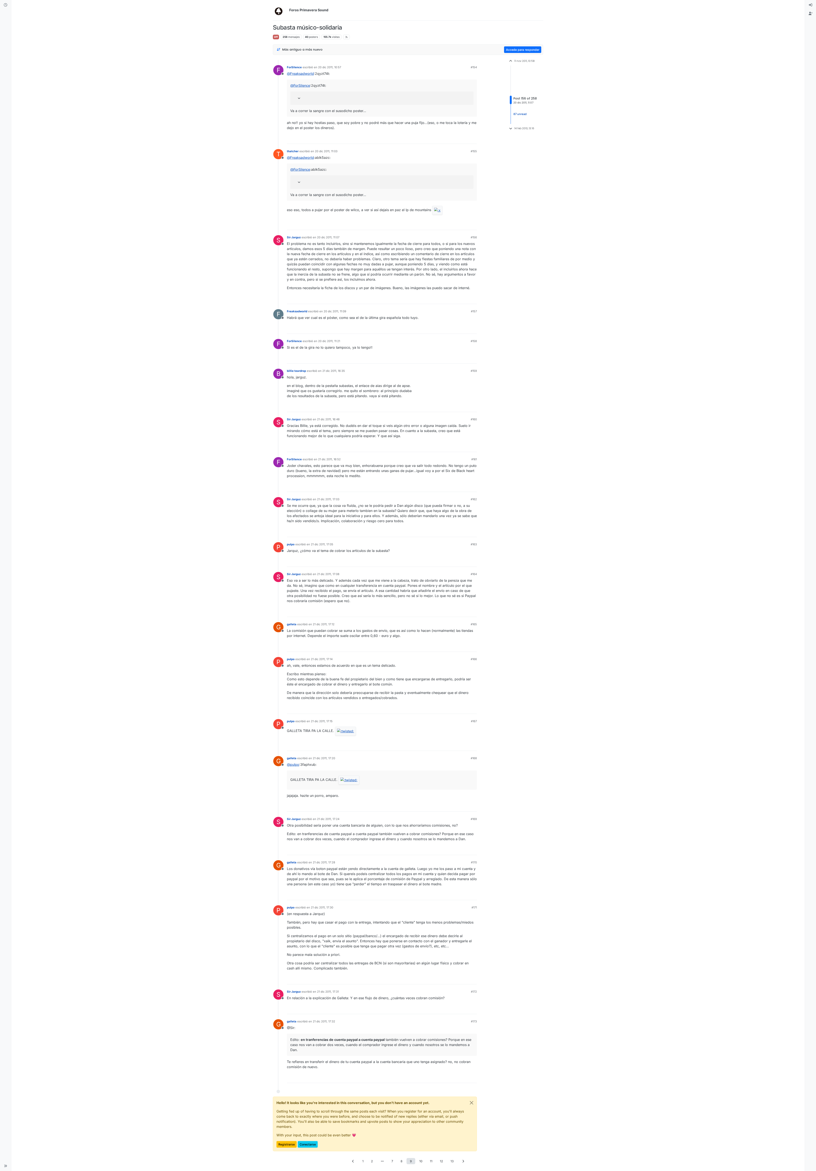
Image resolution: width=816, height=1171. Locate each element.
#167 (474, 721)
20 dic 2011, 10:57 (329, 67)
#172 (474, 991)
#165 (474, 624)
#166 (474, 659)
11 (431, 1161)
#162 (474, 499)
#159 (474, 370)
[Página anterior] (353, 1161)
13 (452, 1161)
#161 (474, 459)
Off (276, 36)
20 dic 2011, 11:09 (335, 311)
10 (420, 1161)
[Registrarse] (810, 13)
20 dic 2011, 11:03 (326, 151)
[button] (5, 1165)
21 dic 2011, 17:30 (322, 907)
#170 (474, 862)
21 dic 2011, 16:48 (328, 419)
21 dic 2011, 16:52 (329, 459)
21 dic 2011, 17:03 (328, 499)
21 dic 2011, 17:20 (324, 758)
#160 (474, 419)
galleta (291, 624)
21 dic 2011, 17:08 (328, 574)
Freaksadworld (297, 311)
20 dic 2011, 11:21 (329, 341)
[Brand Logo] (280, 10)
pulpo (291, 544)
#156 (474, 237)
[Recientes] (5, 5)
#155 (474, 151)
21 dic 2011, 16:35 (333, 370)
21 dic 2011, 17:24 (328, 819)
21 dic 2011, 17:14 (322, 659)
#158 (474, 341)
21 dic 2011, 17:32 (324, 1021)
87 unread (520, 114)
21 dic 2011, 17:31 (328, 991)
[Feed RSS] (346, 37)
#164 (474, 574)
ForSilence (294, 67)
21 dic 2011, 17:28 (324, 862)
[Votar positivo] (450, 138)
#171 (474, 907)
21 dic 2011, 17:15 (322, 721)
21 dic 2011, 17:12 (323, 624)
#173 (474, 1021)
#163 (474, 544)
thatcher (293, 151)
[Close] (471, 1103)
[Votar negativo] (465, 138)
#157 (474, 311)
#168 (474, 758)
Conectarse (308, 1144)
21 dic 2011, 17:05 (322, 544)
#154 (474, 67)
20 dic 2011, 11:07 (328, 237)
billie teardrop (296, 370)
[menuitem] (810, 5)
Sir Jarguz (294, 237)
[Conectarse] (810, 5)
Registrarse (286, 1144)
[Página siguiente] (463, 1161)
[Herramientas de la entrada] (473, 138)
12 (441, 1161)
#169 (474, 819)
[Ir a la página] (382, 1161)
